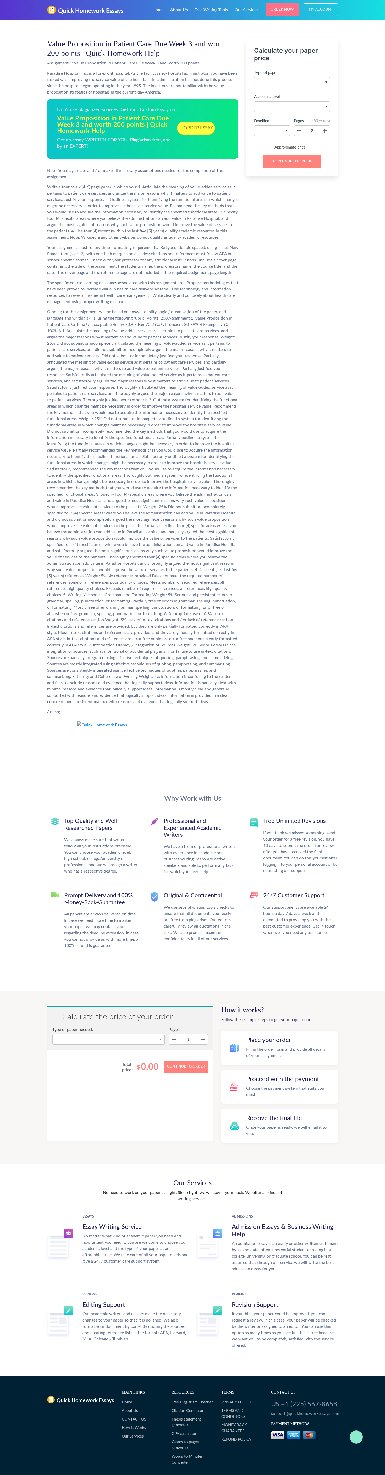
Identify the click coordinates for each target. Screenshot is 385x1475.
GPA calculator (184, 1434)
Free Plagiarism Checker (192, 1402)
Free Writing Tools (211, 10)
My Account (321, 10)
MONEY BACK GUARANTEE (234, 1428)
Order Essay (198, 128)
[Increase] (325, 131)
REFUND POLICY (236, 1439)
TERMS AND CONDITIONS (233, 1414)
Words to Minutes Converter (187, 1460)
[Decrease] (299, 131)
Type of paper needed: (72, 1030)
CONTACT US (134, 1419)
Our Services (246, 10)
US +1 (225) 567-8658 (304, 1404)
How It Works (134, 1428)
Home (157, 10)
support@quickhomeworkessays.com (304, 1414)
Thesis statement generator (186, 1422)
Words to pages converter (185, 1445)
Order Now (282, 10)
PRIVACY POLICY (236, 1402)
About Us (179, 10)
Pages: (174, 1030)
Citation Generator (188, 1411)
